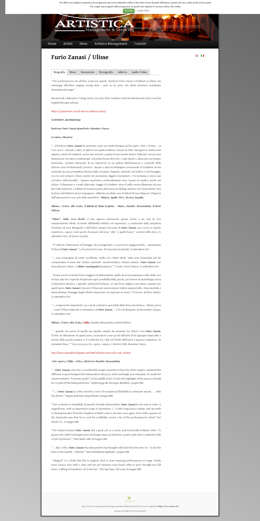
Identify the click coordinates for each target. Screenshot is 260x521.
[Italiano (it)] (202, 55)
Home (52, 44)
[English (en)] (196, 55)
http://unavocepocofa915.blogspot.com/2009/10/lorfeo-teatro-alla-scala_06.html (91, 352)
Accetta (129, 10)
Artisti (68, 44)
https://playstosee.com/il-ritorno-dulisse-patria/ (78, 111)
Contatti (140, 44)
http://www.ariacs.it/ (168, 506)
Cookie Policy (143, 10)
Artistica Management (110, 44)
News (83, 44)
